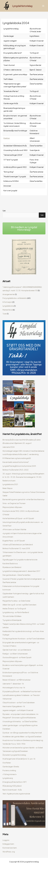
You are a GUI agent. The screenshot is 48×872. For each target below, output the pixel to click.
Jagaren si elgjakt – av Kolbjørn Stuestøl (18, 710)
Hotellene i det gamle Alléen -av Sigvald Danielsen (22, 736)
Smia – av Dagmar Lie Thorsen (14, 503)
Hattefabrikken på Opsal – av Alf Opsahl (18, 518)
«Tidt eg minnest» (10, 774)
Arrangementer (9, 294)
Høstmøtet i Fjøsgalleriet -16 (14, 706)
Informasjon (7, 302)
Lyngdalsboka (8, 306)
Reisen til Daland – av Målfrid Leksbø (16, 680)
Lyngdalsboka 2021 (10, 484)
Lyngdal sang (8, 778)
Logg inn (6, 840)
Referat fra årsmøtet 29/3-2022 (15, 470)
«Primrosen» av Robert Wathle (14, 529)
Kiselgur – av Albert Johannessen (15, 654)
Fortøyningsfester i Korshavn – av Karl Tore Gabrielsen (24, 638)
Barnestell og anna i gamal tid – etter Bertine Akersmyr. (24, 499)
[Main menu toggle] (43, 5)
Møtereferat (7, 310)
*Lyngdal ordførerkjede (12, 620)
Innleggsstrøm (8, 844)
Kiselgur (6, 138)
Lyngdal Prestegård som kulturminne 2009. (19, 466)
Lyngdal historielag (22, 5)
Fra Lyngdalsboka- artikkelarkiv (15, 298)
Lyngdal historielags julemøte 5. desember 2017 (21, 571)
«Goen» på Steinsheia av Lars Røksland (18, 544)
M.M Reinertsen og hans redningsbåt (17, 458)
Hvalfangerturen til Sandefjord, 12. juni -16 (19, 759)
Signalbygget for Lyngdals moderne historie (20, 559)
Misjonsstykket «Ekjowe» (12, 507)
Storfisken (7, 763)
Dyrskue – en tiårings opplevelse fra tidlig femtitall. (22, 733)
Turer (5, 314)
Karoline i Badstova (10, 563)
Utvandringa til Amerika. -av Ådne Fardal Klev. (20, 721)
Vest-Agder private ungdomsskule (16, 794)
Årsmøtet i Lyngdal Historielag (14, 755)
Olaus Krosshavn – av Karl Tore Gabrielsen (19, 702)
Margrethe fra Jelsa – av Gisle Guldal (16, 601)
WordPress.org (9, 852)
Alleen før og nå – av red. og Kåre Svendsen (19, 605)
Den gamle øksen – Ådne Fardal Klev (17, 575)
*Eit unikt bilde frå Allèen (12, 616)
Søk (4, 211)
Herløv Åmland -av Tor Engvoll (14, 608)
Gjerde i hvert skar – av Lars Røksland (17, 650)
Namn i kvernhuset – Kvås (12, 790)
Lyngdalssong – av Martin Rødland (16, 612)
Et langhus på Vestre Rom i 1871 (15, 782)
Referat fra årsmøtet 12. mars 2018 (16, 548)
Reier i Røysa (7, 488)
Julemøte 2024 (8, 447)
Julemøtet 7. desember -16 (13, 684)
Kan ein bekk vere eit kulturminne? (16, 462)
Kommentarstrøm (10, 848)
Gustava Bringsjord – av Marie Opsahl (17, 657)
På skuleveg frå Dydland (12, 786)
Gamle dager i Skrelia (11, 766)
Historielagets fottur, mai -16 (14, 687)
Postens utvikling (9, 770)
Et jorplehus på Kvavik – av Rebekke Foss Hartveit (22, 691)
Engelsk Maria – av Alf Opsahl (14, 541)
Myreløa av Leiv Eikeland (12, 567)
